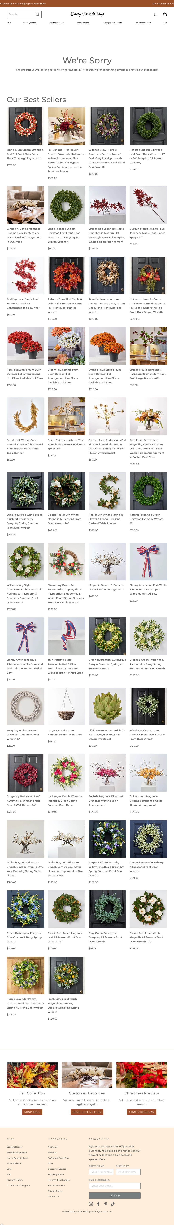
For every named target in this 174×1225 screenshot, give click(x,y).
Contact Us (53, 1196)
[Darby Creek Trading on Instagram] (91, 1204)
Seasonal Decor (15, 1147)
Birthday (122, 1166)
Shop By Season (29, 23)
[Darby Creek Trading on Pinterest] (105, 1204)
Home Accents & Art (143, 23)
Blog (50, 1163)
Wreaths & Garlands (56, 23)
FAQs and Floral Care (58, 1158)
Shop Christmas (141, 1112)
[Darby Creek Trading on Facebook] (98, 1204)
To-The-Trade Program (18, 1185)
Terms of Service (56, 1185)
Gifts (9, 1169)
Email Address (99, 1180)
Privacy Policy (55, 1191)
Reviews (52, 1152)
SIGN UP (115, 1195)
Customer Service (57, 1169)
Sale (165, 23)
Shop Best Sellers (87, 1112)
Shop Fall (32, 1112)
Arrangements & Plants (112, 23)
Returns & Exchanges (59, 1180)
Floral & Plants (14, 1163)
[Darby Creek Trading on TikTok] (113, 1204)
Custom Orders (15, 1180)
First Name (96, 1166)
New (9, 23)
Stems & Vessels (83, 23)
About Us (52, 1147)
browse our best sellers (143, 69)
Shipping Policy (56, 1174)
